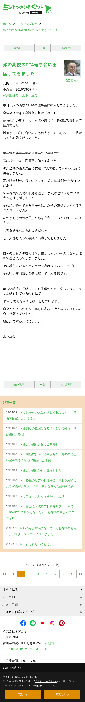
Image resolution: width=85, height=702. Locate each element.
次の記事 (66, 48)
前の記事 (18, 48)
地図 (51, 643)
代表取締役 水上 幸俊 (20, 95)
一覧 (42, 48)
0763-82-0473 (40, 649)
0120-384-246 (20, 649)
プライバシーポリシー (46, 681)
